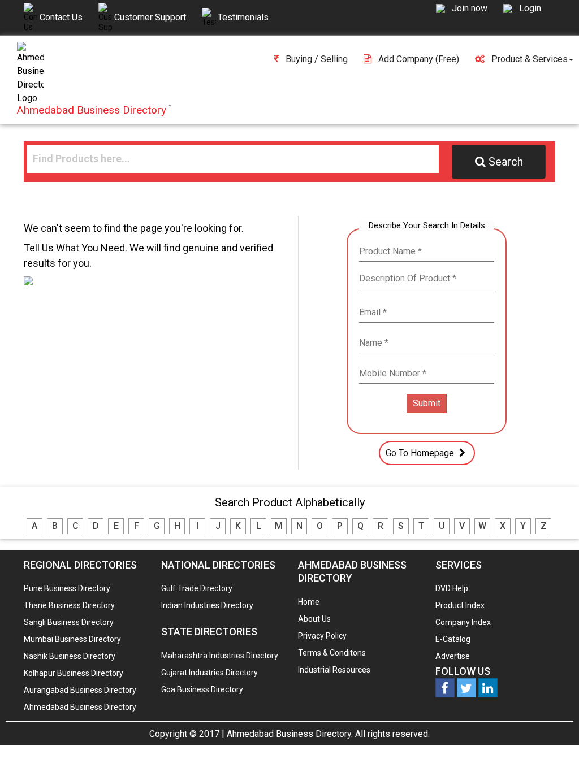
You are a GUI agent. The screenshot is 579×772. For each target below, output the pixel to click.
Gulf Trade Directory (196, 588)
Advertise (452, 656)
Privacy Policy (322, 635)
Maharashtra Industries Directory (219, 655)
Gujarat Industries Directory (209, 672)
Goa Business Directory (202, 689)
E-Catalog (452, 639)
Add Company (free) (418, 59)
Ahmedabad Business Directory (80, 707)
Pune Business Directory (67, 588)
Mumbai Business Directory (72, 639)
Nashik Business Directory (69, 656)
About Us (314, 618)
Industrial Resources (334, 669)
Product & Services (529, 59)
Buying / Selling (317, 59)
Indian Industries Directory (207, 605)
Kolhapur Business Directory (73, 673)
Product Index (460, 605)
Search (506, 161)
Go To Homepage (421, 453)
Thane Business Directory (69, 605)
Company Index (463, 622)
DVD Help (451, 588)
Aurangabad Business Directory (80, 690)
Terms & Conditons (332, 652)
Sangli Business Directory (69, 622)
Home (308, 601)
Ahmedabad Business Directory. (290, 733)
